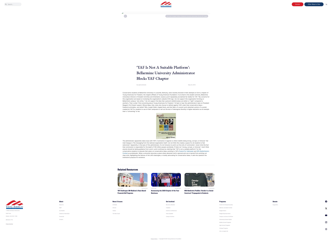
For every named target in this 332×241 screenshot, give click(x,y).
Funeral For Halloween (186, 151)
